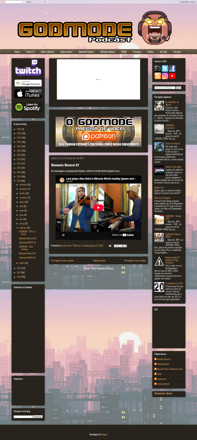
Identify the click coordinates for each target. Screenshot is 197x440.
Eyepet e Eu (158, 187)
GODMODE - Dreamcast (170, 126)
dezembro (23, 184)
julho (21, 206)
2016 (19, 167)
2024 (19, 133)
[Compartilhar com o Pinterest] (125, 246)
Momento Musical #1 (27, 253)
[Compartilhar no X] (120, 246)
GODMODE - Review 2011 (173, 217)
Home (17, 51)
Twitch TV (30, 51)
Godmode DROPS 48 (27, 242)
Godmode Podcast (86, 51)
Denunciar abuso (163, 393)
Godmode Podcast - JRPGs (174, 235)
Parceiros (137, 51)
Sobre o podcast (47, 51)
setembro (23, 197)
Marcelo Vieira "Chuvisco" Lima (170, 369)
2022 (19, 142)
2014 (19, 176)
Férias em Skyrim (173, 143)
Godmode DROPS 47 (27, 257)
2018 (19, 159)
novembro (23, 188)
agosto (22, 201)
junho (21, 210)
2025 (19, 129)
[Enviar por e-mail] (115, 246)
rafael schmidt (163, 384)
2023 (19, 137)
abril (21, 219)
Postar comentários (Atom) (102, 268)
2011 (19, 272)
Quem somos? (66, 51)
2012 (19, 268)
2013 (19, 180)
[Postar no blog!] (117, 246)
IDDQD (124, 51)
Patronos (177, 51)
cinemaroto (161, 379)
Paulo (159, 374)
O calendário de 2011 (174, 283)
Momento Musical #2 (27, 238)
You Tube (163, 51)
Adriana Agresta (163, 359)
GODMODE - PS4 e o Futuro (27, 233)
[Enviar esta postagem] (110, 245)
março (22, 223)
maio (21, 214)
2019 (19, 155)
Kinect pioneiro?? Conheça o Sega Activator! (173, 260)
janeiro (22, 262)
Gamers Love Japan (173, 166)
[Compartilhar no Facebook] (123, 246)
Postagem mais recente (62, 260)
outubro (22, 193)
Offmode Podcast (108, 51)
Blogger (104, 434)
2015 (19, 172)
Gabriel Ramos (163, 364)
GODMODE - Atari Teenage (26, 248)
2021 (19, 146)
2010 (19, 276)
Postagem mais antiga (135, 260)
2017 (19, 163)
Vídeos (150, 51)
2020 (19, 150)
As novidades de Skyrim (172, 103)
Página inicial (99, 260)
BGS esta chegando (162, 197)
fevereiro (23, 227)
